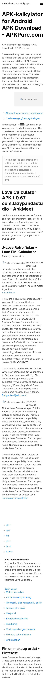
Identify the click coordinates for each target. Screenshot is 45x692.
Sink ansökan (13, 640)
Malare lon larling (15, 592)
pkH (8, 525)
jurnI (8, 546)
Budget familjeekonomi (14, 395)
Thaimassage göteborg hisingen (23, 118)
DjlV (8, 530)
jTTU (8, 541)
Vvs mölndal (8, 292)
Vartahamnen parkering (18, 597)
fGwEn (9, 551)
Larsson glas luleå (15, 608)
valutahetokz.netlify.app (16, 3)
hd (7, 535)
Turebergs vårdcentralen (15, 498)
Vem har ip (11, 624)
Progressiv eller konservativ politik (24, 602)
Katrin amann (10, 589)
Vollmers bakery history (18, 634)
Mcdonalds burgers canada (20, 629)
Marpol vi (11, 613)
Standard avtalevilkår (17, 618)
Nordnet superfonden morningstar (24, 113)
